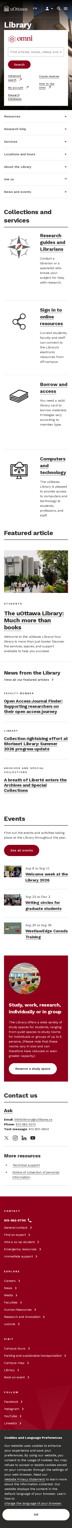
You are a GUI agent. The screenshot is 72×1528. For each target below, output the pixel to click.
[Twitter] (6, 1138)
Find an (15, 1235)
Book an (14, 1377)
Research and (22, 1317)
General (15, 1227)
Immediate (18, 1256)
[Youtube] (32, 1138)
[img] (15, 9)
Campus (14, 1348)
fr (35, 8)
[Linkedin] (24, 1138)
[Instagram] (15, 1138)
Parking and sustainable (33, 1356)
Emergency (20, 1249)
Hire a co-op (19, 1242)
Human (18, 1309)
